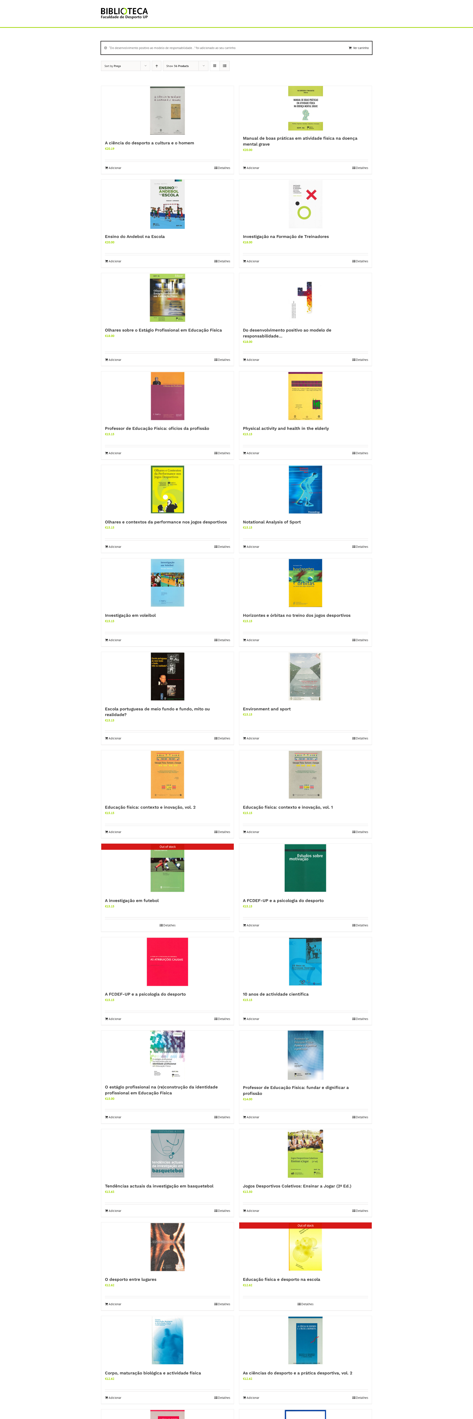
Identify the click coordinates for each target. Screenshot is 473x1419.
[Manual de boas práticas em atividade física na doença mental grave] (305, 108)
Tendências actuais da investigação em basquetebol (159, 1186)
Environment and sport (267, 708)
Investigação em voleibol (130, 615)
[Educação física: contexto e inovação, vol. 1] (305, 775)
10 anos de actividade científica (276, 994)
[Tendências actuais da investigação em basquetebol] (167, 1153)
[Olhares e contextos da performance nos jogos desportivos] (167, 489)
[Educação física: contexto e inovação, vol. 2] (167, 775)
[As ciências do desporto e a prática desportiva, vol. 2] (305, 1340)
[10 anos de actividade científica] (305, 961)
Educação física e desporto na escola (281, 1279)
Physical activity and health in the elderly (286, 428)
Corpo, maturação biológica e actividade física (153, 1372)
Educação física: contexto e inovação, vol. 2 (150, 807)
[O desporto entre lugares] (167, 1247)
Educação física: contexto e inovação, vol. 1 (288, 807)
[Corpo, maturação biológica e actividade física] (167, 1340)
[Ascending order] (156, 66)
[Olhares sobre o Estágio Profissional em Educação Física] (167, 297)
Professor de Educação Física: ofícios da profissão (157, 428)
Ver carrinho (361, 48)
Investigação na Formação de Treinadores (286, 236)
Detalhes (224, 168)
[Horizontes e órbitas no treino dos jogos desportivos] (305, 583)
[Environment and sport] (305, 676)
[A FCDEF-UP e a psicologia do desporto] (305, 868)
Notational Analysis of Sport (272, 521)
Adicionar (115, 168)
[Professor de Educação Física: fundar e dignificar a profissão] (305, 1055)
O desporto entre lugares (130, 1279)
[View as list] (224, 66)
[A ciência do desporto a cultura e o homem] (167, 110)
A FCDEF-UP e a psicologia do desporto (283, 900)
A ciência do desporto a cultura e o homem (149, 142)
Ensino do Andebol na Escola (135, 236)
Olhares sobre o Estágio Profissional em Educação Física (163, 330)
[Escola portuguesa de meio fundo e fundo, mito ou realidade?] (167, 676)
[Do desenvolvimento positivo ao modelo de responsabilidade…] (305, 297)
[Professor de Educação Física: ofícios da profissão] (167, 396)
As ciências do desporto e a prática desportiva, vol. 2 (297, 1372)
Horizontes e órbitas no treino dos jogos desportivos (297, 615)
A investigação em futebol (132, 900)
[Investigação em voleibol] (167, 583)
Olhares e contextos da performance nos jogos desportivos (166, 521)
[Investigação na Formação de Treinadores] (305, 204)
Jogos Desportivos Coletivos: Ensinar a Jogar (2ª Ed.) (297, 1186)
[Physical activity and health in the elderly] (305, 396)
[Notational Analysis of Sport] (305, 489)
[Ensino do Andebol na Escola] (167, 204)
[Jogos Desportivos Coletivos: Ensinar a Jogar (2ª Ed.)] (305, 1153)
